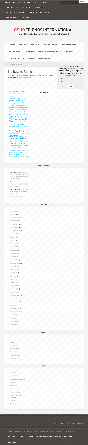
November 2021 (14, 256)
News (13, 121)
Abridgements (27, 7)
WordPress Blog (15, 355)
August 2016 (14, 292)
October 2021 (14, 260)
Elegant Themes (65, 423)
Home (10, 64)
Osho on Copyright (15, 392)
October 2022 (14, 234)
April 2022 (13, 247)
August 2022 (14, 237)
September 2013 (15, 312)
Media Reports (18, 119)
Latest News (17, 2)
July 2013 (13, 315)
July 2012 (13, 318)
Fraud (25, 112)
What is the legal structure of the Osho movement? (19, 154)
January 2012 (14, 321)
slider (21, 141)
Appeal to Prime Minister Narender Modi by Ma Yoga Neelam (19, 184)
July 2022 (13, 240)
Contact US (13, 376)
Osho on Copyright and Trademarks (17, 17)
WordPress (81, 423)
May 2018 (13, 286)
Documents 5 (20, 107)
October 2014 (14, 299)
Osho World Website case (16, 133)
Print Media (39, 7)
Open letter (33, 12)
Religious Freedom (23, 136)
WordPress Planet (15, 358)
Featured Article (23, 109)
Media (28, 117)
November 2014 (14, 295)
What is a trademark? (16, 152)
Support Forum (14, 349)
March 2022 (13, 250)
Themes (12, 352)
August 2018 (14, 282)
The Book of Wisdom (20, 143)
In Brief (8, 2)
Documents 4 (12, 107)
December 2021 (14, 253)
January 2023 (14, 227)
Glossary (11, 114)
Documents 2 (13, 105)
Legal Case (28, 2)
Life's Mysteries (22, 117)
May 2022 (13, 244)
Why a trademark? (13, 159)
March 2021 (13, 273)
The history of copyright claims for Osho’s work (19, 146)
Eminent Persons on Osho (17, 379)
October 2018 (14, 279)
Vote (70, 86)
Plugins (12, 342)
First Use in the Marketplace (16, 112)
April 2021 (13, 269)
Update (14, 148)
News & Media (44, 12)
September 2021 (15, 263)
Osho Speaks (26, 129)
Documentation (14, 339)
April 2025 (13, 211)
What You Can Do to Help (22, 156)
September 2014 (15, 302)
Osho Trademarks (41, 2)
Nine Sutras (20, 122)
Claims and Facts (18, 98)
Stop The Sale (21, 197)
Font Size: (82, 1)
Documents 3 (21, 105)
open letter (13, 389)
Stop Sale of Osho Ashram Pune (15, 12)
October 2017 (14, 289)
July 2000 (13, 325)
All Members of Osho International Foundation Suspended (19, 191)
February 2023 (14, 224)
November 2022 (15, 231)
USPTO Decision (22, 148)
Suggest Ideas (14, 345)
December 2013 (14, 308)
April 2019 (13, 276)
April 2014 (13, 305)
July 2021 (13, 266)
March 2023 (13, 221)
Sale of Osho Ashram (17, 139)
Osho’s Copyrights (12, 7)
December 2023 (15, 218)
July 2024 (13, 214)
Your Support (14, 404)
